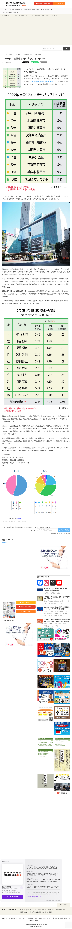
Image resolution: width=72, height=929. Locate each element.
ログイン (60, 3)
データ (4, 542)
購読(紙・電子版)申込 (44, 3)
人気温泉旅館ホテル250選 (31, 9)
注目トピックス (12, 54)
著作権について (60, 909)
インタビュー (23, 15)
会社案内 (54, 15)
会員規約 (49, 912)
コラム (31, 15)
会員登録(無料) (26, 602)
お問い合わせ (30, 909)
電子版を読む (6, 15)
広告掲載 (38, 909)
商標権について (24, 912)
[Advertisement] (36, 31)
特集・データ (46, 15)
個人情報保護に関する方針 (38, 912)
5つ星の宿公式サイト (47, 9)
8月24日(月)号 (9, 620)
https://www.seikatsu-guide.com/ (42, 81)
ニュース (14, 15)
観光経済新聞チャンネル (10, 12)
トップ (5, 9)
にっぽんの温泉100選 (15, 9)
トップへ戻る (64, 904)
